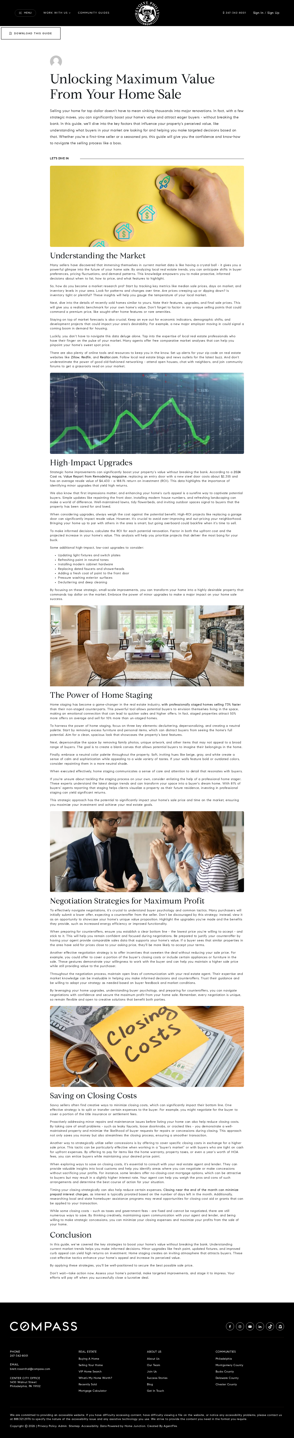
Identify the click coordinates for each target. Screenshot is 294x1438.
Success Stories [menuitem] (157, 1378)
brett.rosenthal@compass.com (30, 1369)
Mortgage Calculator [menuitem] (93, 1391)
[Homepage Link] (147, 13)
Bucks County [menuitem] (225, 1371)
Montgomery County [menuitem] (229, 1365)
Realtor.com (109, 357)
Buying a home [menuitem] (89, 1358)
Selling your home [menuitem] (91, 1365)
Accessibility (89, 1426)
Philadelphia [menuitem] (224, 1358)
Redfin (86, 357)
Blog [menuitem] (150, 1384)
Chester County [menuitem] (226, 1384)
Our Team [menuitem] (153, 1365)
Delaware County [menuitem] (227, 1378)
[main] (147, 665)
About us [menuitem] (153, 1358)
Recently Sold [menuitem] (88, 1384)
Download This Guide (32, 33)
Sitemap (74, 1426)
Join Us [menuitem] (152, 1371)
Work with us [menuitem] (55, 13)
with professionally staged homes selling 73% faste (201, 704)
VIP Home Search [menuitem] (90, 1371)
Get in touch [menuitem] (155, 1391)
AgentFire (170, 1426)
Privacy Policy (47, 1426)
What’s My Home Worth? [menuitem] (95, 1378)
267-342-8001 (235, 13)
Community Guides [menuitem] (94, 13)
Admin (62, 1426)
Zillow (75, 357)
